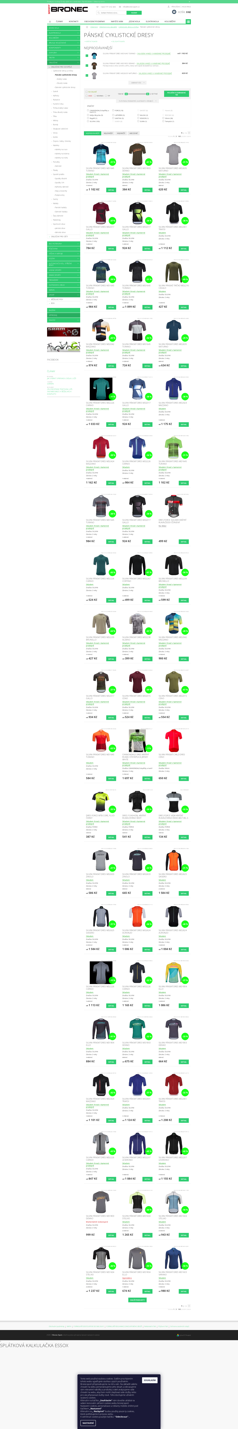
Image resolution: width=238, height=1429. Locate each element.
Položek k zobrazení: (176, 94)
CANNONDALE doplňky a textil (99, 111)
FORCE (118, 110)
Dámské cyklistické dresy (65, 87)
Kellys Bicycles (96, 115)
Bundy (55, 124)
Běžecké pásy (57, 299)
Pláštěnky (57, 220)
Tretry (52, 57)
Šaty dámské (58, 216)
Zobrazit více (136, 83)
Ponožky (56, 162)
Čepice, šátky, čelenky (62, 141)
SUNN (143, 121)
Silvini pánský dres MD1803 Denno (136, 63)
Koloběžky (170, 21)
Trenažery (53, 280)
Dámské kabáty (61, 211)
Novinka (100, 96)
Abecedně (134, 133)
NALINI (144, 115)
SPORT (51, 295)
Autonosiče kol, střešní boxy (60, 264)
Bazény (52, 310)
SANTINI (119, 118)
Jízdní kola (134, 21)
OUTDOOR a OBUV (57, 285)
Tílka (55, 116)
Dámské (58, 166)
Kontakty (73, 21)
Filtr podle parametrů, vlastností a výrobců (136, 101)
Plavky (55, 170)
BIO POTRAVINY (55, 243)
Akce (90, 96)
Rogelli (93, 118)
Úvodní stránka (50, 21)
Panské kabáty (61, 207)
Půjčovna (53, 248)
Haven (168, 110)
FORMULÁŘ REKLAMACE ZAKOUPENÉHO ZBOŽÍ (124, 1326)
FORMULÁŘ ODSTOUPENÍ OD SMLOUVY (89, 1326)
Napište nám (117, 21)
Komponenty (55, 48)
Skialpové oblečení (60, 129)
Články (59, 21)
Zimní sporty (55, 275)
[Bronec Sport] (68, 9)
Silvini (169, 118)
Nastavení (88, 1423)
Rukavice (56, 99)
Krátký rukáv (62, 79)
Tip (109, 96)
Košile (55, 137)
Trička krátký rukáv (60, 108)
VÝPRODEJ (53, 315)
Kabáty (55, 203)
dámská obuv (60, 232)
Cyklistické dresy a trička (63, 71)
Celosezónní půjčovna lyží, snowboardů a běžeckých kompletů (60, 391)
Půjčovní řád (163, 1326)
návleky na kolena (62, 153)
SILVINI (94, 121)
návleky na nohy (61, 157)
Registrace (186, 7)
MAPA (69, 1326)
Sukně (55, 91)
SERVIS (52, 290)
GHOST (144, 110)
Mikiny (55, 120)
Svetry (55, 199)
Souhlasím (150, 1380)
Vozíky (52, 258)
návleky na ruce (61, 149)
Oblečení (53, 62)
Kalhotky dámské (62, 187)
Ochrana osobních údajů (179, 1326)
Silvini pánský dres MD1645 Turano (137, 53)
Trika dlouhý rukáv (60, 112)
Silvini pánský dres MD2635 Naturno (137, 73)
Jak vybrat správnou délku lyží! (61, 378)
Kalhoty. (56, 95)
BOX (53, 303)
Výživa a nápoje (56, 253)
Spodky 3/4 (59, 182)
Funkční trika (58, 104)
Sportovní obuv (59, 224)
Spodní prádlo (58, 174)
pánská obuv (60, 228)
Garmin (50, 384)
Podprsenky (59, 195)
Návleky (56, 145)
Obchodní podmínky (94, 21)
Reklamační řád (150, 1326)
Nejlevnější (108, 133)
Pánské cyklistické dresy (66, 75)
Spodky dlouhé (61, 178)
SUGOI (118, 121)
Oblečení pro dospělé (61, 67)
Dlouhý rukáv (62, 83)
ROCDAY (169, 115)
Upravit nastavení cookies (90, 1335)
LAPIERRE (119, 115)
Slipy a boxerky (61, 191)
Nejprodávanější (92, 133)
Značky (52, 320)
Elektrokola (152, 21)
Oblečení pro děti (59, 236)
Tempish (169, 121)
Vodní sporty (55, 270)
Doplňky (53, 52)
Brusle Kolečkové (57, 43)
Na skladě (92, 92)
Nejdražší (121, 133)
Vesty (55, 133)
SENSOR (144, 118)
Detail (111, 190)
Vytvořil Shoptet (185, 1335)
